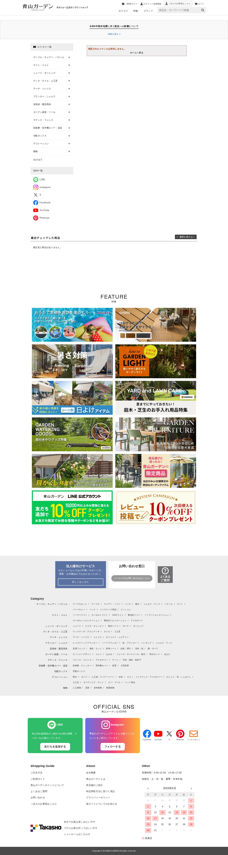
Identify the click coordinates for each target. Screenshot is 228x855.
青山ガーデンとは (95, 779)
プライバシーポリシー (98, 797)
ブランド (148, 11)
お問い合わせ (38, 797)
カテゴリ (123, 11)
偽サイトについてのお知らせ (101, 804)
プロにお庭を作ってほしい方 (79, 828)
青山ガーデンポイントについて (47, 785)
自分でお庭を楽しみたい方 (78, 822)
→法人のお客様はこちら (44, 804)
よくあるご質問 (39, 791)
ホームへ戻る (136, 52)
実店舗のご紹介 (94, 785)
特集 (135, 11)
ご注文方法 (37, 772)
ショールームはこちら (76, 834)
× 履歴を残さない (186, 237)
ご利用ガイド (38, 779)
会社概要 (91, 772)
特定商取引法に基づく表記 (100, 791)
